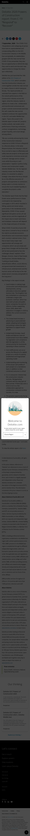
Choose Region (8, 434)
